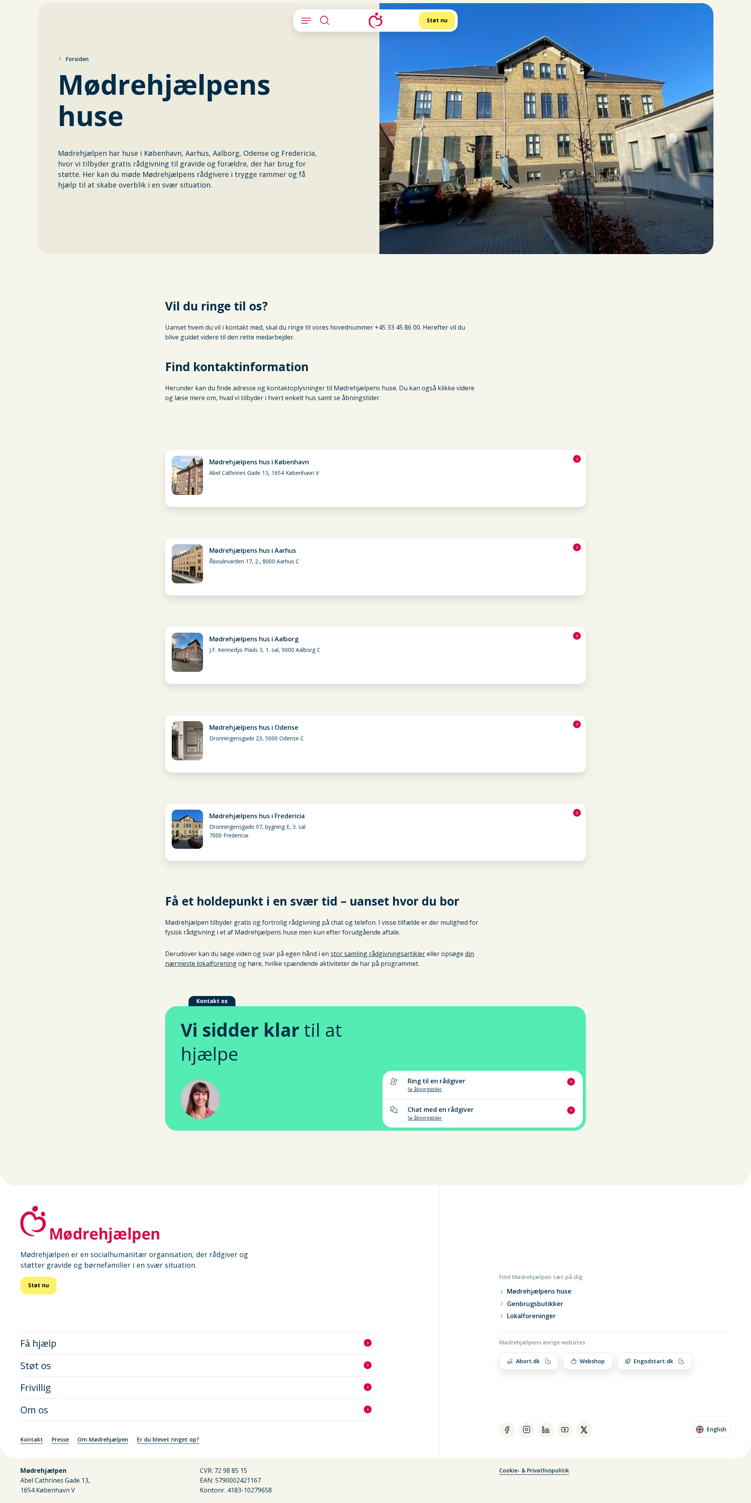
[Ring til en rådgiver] (483, 1085)
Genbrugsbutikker (535, 1304)
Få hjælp (38, 1343)
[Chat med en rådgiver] (483, 1113)
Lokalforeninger (531, 1316)
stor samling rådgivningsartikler (378, 953)
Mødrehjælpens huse (539, 1291)
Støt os (35, 1365)
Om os (34, 1409)
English (713, 1430)
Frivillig (35, 1387)
